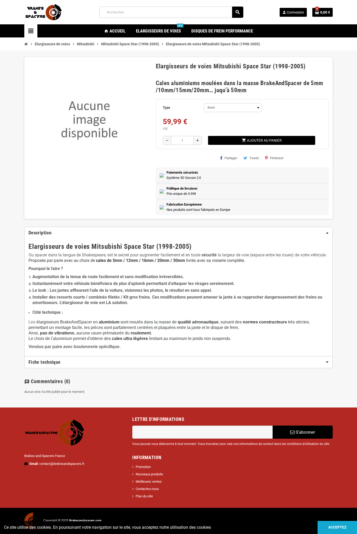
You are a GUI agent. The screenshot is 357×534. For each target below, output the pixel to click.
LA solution (116, 302)
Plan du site (144, 496)
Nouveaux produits (149, 474)
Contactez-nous (147, 489)
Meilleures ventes (149, 481)
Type (166, 107)
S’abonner (305, 432)
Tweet (254, 158)
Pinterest (276, 158)
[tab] (178, 233)
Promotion (143, 467)
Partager (230, 158)
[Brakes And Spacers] (44, 12)
